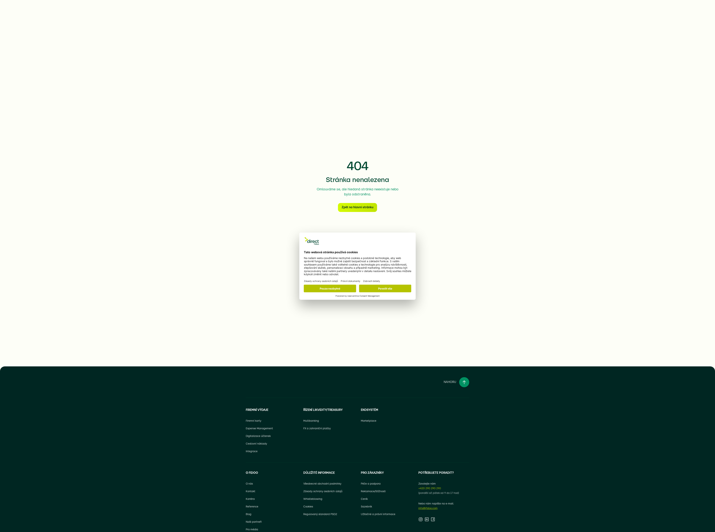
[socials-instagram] (420, 519)
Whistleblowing (312, 499)
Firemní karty (253, 421)
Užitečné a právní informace (378, 514)
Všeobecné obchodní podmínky (322, 484)
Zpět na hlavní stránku (357, 207)
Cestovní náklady (256, 444)
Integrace (252, 451)
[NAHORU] (464, 382)
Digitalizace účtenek (258, 436)
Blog (248, 514)
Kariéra (250, 499)
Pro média (252, 529)
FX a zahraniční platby (317, 428)
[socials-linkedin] (427, 519)
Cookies (308, 507)
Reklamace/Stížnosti (373, 491)
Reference (252, 507)
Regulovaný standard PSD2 (320, 514)
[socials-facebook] (433, 519)
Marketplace (368, 421)
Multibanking (311, 421)
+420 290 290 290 (429, 488)
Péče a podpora (371, 484)
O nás (249, 484)
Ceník (364, 499)
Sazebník (366, 507)
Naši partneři (254, 522)
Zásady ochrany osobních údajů (322, 491)
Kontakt (250, 491)
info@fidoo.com (428, 508)
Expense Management (259, 428)
